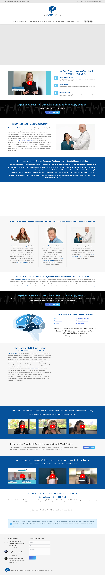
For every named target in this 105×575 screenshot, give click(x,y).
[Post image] (6, 542)
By (64, 354)
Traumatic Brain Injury (83, 318)
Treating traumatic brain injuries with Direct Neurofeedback (16, 551)
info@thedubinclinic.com (95, 1)
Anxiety (57, 318)
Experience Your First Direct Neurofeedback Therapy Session (52, 510)
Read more (62, 362)
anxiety (24, 140)
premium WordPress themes (46, 570)
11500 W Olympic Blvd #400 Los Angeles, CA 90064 (17, 1)
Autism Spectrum (83, 321)
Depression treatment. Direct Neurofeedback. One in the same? (17, 559)
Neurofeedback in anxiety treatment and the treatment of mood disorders (16, 543)
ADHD (20, 140)
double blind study (34, 368)
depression (30, 140)
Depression (58, 321)
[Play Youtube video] (29, 83)
